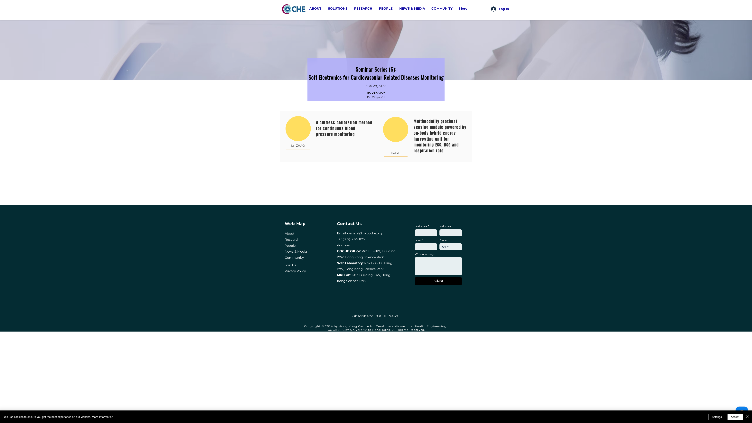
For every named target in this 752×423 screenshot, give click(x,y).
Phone (442, 240)
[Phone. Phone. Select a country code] (446, 246)
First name (422, 226)
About (290, 233)
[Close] (747, 417)
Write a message (425, 254)
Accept (735, 417)
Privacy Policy (295, 271)
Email (419, 240)
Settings (717, 417)
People (290, 246)
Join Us (290, 265)
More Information (102, 417)
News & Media (296, 251)
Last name (445, 226)
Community (294, 257)
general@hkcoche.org (364, 233)
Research (292, 239)
